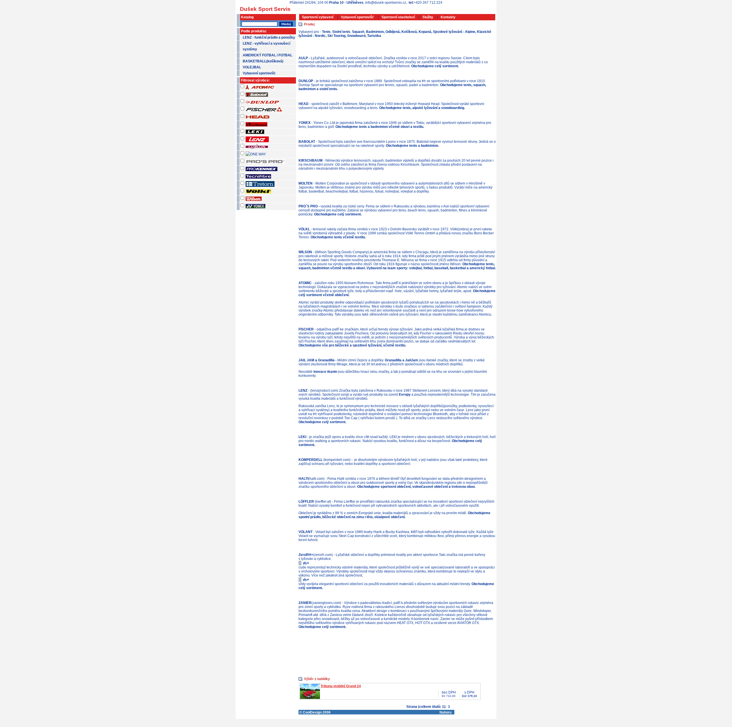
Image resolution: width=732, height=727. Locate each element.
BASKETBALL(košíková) (263, 61)
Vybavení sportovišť (357, 17)
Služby (427, 17)
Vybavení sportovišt (259, 73)
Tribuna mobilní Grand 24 (341, 686)
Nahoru (445, 712)
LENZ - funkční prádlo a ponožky (269, 37)
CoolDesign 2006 (317, 712)
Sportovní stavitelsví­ (398, 17)
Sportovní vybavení (317, 17)
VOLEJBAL (252, 67)
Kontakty (448, 17)
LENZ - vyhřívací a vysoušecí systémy (266, 46)
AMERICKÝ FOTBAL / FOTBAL (267, 55)
